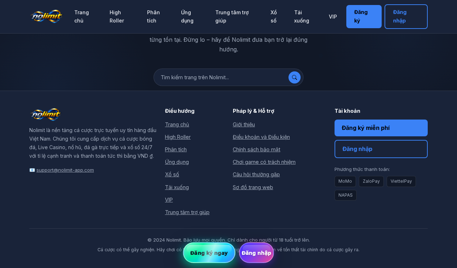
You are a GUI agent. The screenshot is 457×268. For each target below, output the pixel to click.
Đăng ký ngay (209, 252)
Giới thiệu (244, 124)
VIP (333, 17)
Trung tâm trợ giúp (231, 16)
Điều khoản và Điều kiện (261, 137)
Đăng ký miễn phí (366, 127)
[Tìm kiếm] (294, 77)
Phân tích (153, 16)
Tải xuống (301, 16)
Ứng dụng (187, 16)
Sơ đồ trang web (253, 187)
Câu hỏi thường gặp (256, 174)
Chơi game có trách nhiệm (264, 162)
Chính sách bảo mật (256, 149)
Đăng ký (361, 16)
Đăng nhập (400, 16)
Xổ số (274, 16)
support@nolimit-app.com (65, 170)
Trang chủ (81, 16)
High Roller (117, 16)
